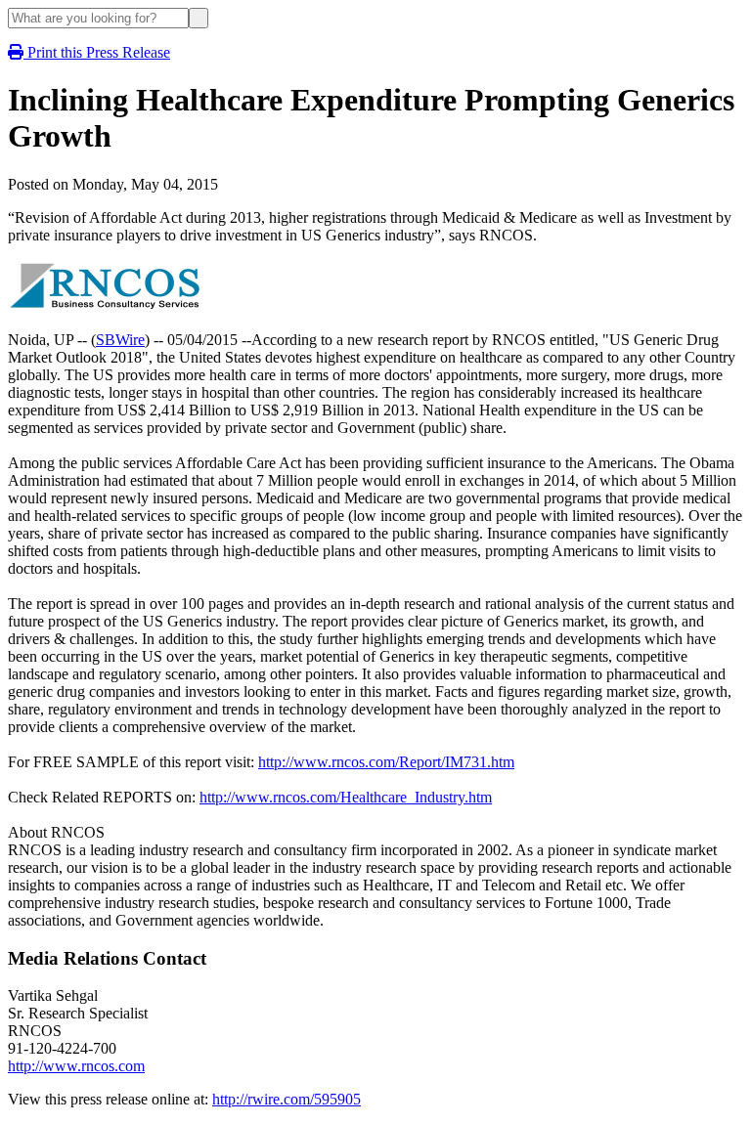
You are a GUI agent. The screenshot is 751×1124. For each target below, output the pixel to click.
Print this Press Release (96, 52)
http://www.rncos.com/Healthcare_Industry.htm (345, 797)
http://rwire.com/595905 (286, 1099)
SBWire (120, 339)
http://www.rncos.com (76, 1066)
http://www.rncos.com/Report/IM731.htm (386, 762)
